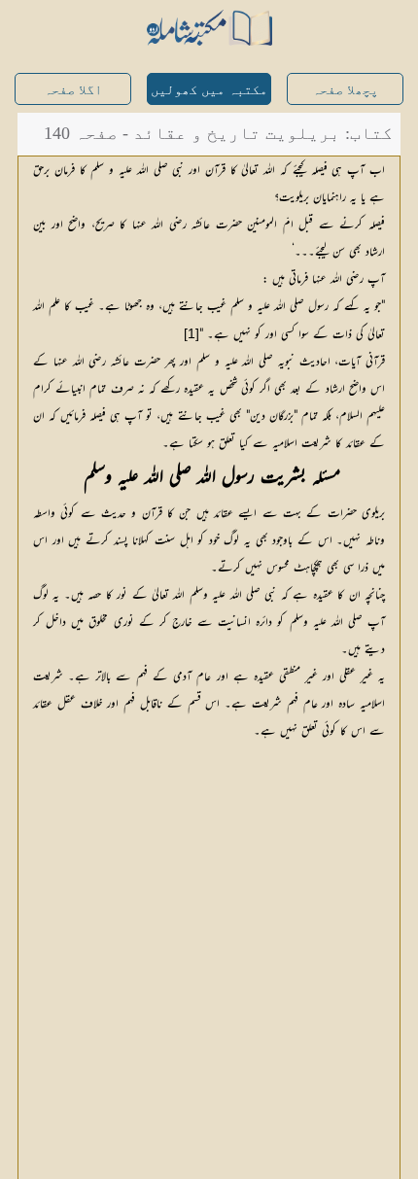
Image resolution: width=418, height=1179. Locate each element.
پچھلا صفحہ (345, 90)
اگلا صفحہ (73, 90)
